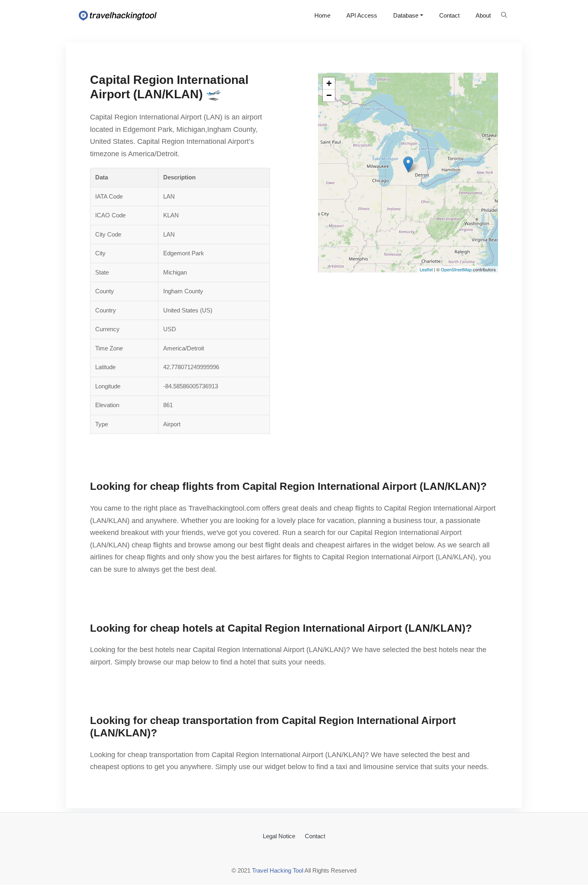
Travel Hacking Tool (277, 870)
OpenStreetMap (456, 269)
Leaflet (426, 269)
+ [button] (329, 83)
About (483, 15)
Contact (449, 15)
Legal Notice (279, 836)
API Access (361, 15)
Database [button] (405, 15)
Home (322, 15)
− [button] (329, 95)
